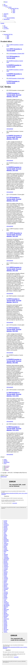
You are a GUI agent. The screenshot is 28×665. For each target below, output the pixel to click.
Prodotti (5, 5)
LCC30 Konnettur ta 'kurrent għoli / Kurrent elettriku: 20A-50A (14, 199)
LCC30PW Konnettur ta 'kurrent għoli (14, 49)
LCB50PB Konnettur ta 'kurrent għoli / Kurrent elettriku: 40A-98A (14, 361)
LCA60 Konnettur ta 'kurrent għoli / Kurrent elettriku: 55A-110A (14, 394)
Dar (4, 4)
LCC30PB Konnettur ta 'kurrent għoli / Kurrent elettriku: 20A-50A (14, 269)
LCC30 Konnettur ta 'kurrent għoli (13, 57)
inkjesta (8, 128)
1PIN (14, 9)
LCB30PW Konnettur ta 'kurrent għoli (14, 74)
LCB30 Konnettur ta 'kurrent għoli (13, 82)
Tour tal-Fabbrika (11, 17)
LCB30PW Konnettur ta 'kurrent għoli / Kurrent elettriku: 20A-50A (14, 137)
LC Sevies (9, 7)
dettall (11, 128)
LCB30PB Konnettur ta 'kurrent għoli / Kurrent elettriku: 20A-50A (14, 168)
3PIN (14, 12)
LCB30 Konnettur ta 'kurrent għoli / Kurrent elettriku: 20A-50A (14, 94)
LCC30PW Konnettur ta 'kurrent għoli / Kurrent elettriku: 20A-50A (14, 234)
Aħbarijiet (6, 13)
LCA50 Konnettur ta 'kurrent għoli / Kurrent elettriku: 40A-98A (14, 329)
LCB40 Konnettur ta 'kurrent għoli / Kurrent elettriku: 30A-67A (14, 300)
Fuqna (5, 16)
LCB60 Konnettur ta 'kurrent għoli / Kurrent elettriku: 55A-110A (14, 428)
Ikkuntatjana (6, 19)
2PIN (14, 11)
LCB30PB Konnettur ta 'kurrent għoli (14, 66)
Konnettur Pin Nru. (14, 8)
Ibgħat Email (4, 476)
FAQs (5, 15)
